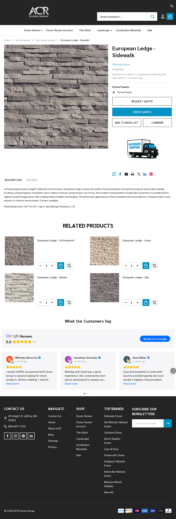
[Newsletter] (168, 423)
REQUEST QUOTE (142, 101)
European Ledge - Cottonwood (55, 240)
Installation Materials (128, 30)
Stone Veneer (32, 30)
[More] (40, 30)
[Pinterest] (151, 174)
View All (108, 492)
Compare (157, 122)
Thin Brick (85, 30)
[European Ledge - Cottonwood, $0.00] (19, 250)
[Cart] (170, 16)
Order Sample (142, 112)
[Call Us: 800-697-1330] (171, 5)
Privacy (52, 447)
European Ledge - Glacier (52, 277)
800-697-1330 (16, 426)
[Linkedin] (145, 174)
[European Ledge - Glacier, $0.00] (19, 287)
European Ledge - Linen (137, 240)
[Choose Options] (60, 265)
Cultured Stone (113, 432)
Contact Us (54, 416)
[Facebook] (120, 174)
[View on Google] (9, 359)
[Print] (132, 174)
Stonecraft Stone (114, 455)
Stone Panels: (122, 87)
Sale (149, 30)
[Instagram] (15, 435)
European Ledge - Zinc (136, 277)
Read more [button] (12, 383)
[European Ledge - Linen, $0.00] (104, 250)
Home (7, 40)
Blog (51, 434)
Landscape (103, 30)
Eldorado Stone (121, 64)
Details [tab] (32, 180)
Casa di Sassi (111, 449)
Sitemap (53, 440)
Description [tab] (13, 180)
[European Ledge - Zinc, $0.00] (104, 287)
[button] (3, 370)
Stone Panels (124, 92)
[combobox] (127, 16)
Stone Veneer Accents (59, 30)
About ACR (54, 428)
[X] (138, 174)
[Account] (163, 16)
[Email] (126, 174)
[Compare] (69, 265)
